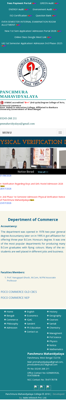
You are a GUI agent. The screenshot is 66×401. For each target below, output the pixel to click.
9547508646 (33, 375)
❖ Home (8, 311)
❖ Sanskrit (29, 323)
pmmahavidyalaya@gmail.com (17, 123)
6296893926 (53, 372)
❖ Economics (31, 315)
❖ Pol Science (54, 337)
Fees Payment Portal (19, 3)
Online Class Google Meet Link (30, 37)
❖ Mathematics (55, 349)
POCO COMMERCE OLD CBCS (19, 292)
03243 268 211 (42, 368)
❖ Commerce (11, 319)
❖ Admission (10, 327)
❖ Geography (54, 315)
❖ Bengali (9, 315)
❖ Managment (54, 333)
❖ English (29, 311)
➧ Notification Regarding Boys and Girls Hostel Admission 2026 (31, 183)
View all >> (43, 172)
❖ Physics (52, 341)
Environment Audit (43, 9)
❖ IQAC (28, 319)
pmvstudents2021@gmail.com (42, 364)
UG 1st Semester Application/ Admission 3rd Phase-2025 (32, 43)
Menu (7, 132)
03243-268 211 (8, 118)
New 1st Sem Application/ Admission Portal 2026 (31, 30)
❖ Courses (52, 319)
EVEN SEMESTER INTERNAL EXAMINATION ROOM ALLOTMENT (29, 23)
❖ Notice (51, 345)
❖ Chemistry (53, 327)
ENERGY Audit (16, 9)
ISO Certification (18, 15)
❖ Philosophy (11, 323)
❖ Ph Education (32, 327)
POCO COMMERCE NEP (15, 297)
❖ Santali (51, 323)
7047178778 (51, 379)
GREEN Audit (47, 3)
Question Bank (44, 15)
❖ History (52, 311)
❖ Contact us (31, 331)
